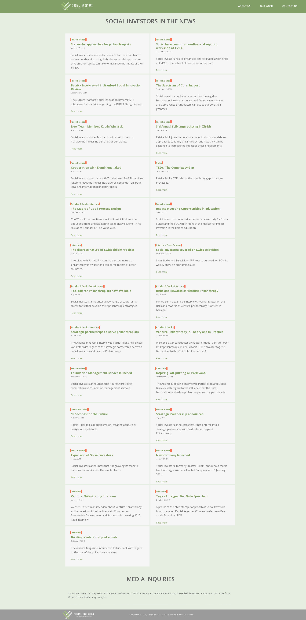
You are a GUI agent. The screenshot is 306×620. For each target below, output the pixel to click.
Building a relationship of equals (94, 537)
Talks (159, 162)
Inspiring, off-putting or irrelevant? (181, 373)
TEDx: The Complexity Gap (175, 167)
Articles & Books (79, 204)
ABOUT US (244, 5)
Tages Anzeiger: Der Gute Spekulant (182, 496)
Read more (162, 70)
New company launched (173, 455)
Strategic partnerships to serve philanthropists (105, 332)
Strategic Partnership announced (180, 414)
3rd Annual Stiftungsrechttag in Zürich (183, 126)
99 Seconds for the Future (89, 414)
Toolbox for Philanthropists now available (101, 291)
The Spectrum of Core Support (178, 85)
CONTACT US (289, 5)
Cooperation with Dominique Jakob (96, 167)
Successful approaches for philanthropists (101, 44)
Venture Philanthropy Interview (93, 496)
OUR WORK (266, 5)
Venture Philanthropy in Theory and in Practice (189, 332)
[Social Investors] (94, 614)
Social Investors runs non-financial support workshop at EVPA (186, 46)
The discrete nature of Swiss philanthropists (102, 250)
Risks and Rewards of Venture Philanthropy (187, 291)
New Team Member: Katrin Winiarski (97, 126)
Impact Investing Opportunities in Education (188, 208)
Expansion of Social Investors (92, 455)
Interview (94, 204)
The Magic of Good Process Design (96, 208)
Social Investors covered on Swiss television (187, 250)
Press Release (78, 39)
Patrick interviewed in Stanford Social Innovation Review (106, 87)
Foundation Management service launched (101, 373)
